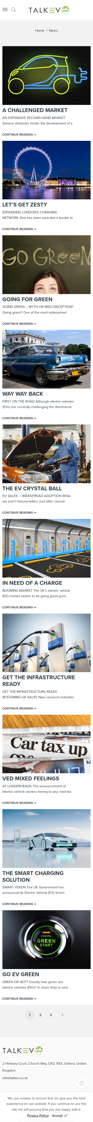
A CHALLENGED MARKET (35, 110)
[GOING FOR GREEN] (46, 264)
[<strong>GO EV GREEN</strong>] (46, 939)
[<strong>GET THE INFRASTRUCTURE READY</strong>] (46, 643)
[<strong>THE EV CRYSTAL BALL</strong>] (46, 453)
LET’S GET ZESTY (24, 205)
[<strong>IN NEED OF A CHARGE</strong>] (46, 548)
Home (39, 31)
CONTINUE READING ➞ (19, 135)
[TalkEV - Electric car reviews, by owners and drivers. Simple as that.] (49, 10)
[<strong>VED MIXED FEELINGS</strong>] (46, 744)
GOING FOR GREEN (27, 299)
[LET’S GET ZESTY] (46, 170)
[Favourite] (89, 10)
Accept (57, 1116)
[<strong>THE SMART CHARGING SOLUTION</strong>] (46, 838)
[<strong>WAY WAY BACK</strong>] (46, 359)
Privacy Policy (38, 1116)
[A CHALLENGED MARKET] (46, 75)
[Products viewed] (81, 1083)
